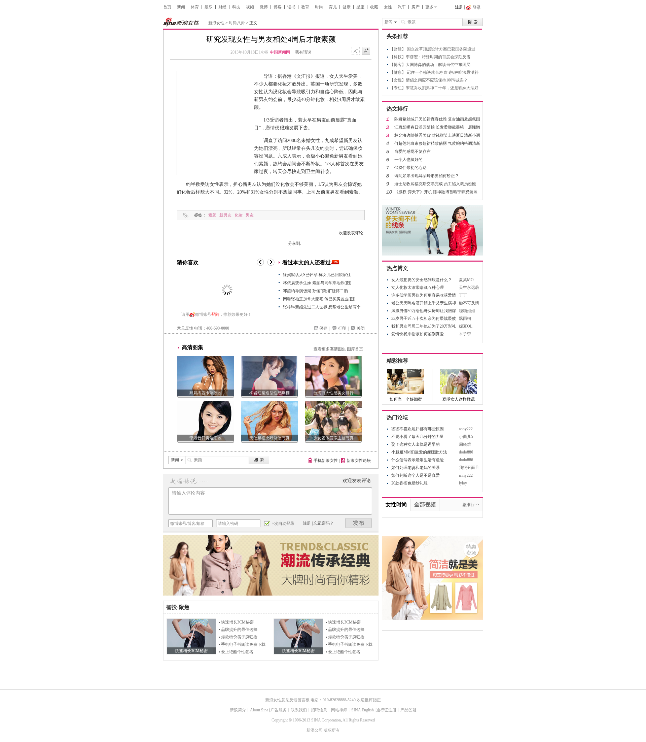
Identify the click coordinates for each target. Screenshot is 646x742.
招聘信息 (319, 710)
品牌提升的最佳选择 (239, 629)
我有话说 (303, 52)
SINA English (362, 710)
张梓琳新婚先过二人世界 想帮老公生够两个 (322, 307)
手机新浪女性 (326, 460)
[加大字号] (366, 51)
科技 (236, 7)
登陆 (215, 314)
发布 (358, 523)
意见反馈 (185, 328)
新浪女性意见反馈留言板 (287, 700)
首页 (167, 7)
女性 (388, 7)
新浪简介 (238, 710)
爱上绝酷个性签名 (237, 651)
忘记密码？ (324, 523)
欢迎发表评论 (351, 233)
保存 (323, 328)
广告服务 (279, 710)
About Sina (259, 710)
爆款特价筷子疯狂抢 (239, 637)
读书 (291, 7)
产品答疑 (408, 710)
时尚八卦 (237, 23)
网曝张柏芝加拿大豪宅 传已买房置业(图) (319, 299)
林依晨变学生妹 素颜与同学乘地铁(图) (317, 282)
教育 (305, 7)
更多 (429, 7)
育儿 (333, 7)
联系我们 (299, 710)
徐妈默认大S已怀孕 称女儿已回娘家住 (317, 274)
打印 (342, 328)
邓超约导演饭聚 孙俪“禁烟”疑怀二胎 (315, 291)
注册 (459, 7)
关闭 (361, 328)
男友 (250, 215)
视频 (250, 7)
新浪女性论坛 (359, 460)
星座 (360, 7)
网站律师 (339, 710)
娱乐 (209, 7)
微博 (264, 7)
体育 (195, 7)
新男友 (225, 215)
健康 (347, 7)
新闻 (181, 7)
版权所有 (332, 730)
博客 (278, 7)
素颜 (212, 215)
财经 (222, 7)
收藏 (374, 7)
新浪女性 (216, 23)
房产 (415, 7)
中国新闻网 (280, 52)
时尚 (319, 7)
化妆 (239, 215)
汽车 (402, 7)
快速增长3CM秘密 (237, 622)
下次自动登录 (282, 523)
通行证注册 (386, 710)
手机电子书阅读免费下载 (243, 644)
